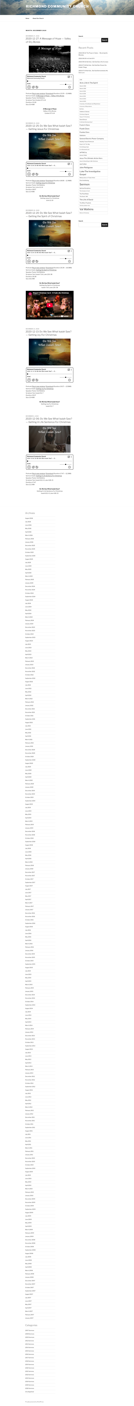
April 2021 (28, 736)
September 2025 (30, 556)
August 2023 (29, 641)
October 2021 (29, 715)
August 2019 (29, 804)
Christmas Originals (84, 114)
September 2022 (30, 678)
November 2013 (30, 1039)
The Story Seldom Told (85, 205)
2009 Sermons (29, 1337)
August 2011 (29, 1131)
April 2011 (28, 1144)
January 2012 (29, 1114)
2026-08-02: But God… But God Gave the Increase (93, 62)
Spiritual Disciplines (85, 188)
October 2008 (29, 1246)
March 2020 (29, 780)
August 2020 (29, 763)
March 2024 (29, 617)
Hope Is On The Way (85, 144)
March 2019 (28, 821)
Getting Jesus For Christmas (45, 183)
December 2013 (30, 1035)
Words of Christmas (84, 213)
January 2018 (29, 869)
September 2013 (30, 1046)
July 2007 (28, 1297)
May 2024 (28, 610)
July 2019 (28, 807)
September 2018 (30, 841)
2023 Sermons (29, 1378)
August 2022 (29, 681)
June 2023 (28, 647)
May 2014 (28, 1018)
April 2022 (28, 695)
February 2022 (29, 702)
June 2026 (28, 525)
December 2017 (30, 872)
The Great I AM (84, 196)
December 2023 (30, 627)
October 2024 (29, 593)
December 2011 (30, 1117)
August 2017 (29, 886)
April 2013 (28, 1063)
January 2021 (29, 746)
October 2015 (29, 960)
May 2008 (28, 1263)
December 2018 (30, 831)
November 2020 (30, 753)
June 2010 (28, 1178)
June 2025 (28, 566)
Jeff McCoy (83, 152)
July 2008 (28, 1257)
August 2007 (29, 1294)
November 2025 (30, 549)
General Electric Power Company (92, 139)
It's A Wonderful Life (84, 149)
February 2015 (29, 988)
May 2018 (28, 855)
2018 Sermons (29, 1361)
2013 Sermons (29, 1344)
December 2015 (30, 954)
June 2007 (28, 1301)
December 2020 (30, 749)
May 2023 (28, 651)
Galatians (83, 135)
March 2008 (29, 1270)
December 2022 (30, 668)
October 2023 (29, 634)
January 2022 (29, 705)
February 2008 (29, 1274)
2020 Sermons (29, 1368)
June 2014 (28, 1015)
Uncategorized (29, 1391)
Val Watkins (86, 209)
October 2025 (29, 552)
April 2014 (28, 1022)
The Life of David (86, 200)
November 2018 (30, 835)
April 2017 (28, 899)
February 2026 (29, 538)
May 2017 (28, 896)
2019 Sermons (29, 1364)
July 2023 (28, 644)
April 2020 (28, 777)
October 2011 (29, 1124)
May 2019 (28, 814)
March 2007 (29, 1311)
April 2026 (28, 532)
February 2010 (29, 1192)
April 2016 (28, 940)
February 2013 (29, 1069)
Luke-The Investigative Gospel (90, 173)
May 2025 (28, 569)
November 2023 (30, 630)
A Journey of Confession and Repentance (90, 103)
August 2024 (29, 600)
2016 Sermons (29, 1354)
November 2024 (30, 589)
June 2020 (28, 770)
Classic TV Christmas (85, 117)
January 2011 (29, 1154)
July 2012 (28, 1093)
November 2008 (30, 1243)
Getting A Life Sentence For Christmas (49, 476)
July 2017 (28, 889)
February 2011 (29, 1151)
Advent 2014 (83, 86)
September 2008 (30, 1250)
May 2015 (28, 977)
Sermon (85, 184)
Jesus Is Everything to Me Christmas (89, 161)
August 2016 (29, 926)
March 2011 (28, 1148)
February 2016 (29, 947)
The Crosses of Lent (85, 191)
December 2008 (30, 1240)
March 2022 (28, 698)
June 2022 (28, 688)
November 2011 (30, 1120)
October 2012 (29, 1083)
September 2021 (30, 719)
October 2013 (29, 1042)
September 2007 (30, 1291)
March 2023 (29, 658)
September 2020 (30, 760)
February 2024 (29, 620)
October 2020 (29, 756)
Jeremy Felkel (83, 155)
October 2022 (29, 675)
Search (81, 36)
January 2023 (29, 664)
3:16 (81, 79)
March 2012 (28, 1107)
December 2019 (30, 790)
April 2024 (28, 613)
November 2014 (30, 998)
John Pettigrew (86, 167)
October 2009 (29, 1205)
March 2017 (28, 903)
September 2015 (30, 964)
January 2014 (29, 1032)
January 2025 (29, 583)
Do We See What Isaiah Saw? (86, 122)
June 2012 (28, 1097)
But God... (82, 109)
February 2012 (29, 1110)
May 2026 (28, 528)
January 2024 (29, 623)
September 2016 (30, 923)
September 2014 (30, 1005)
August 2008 (29, 1253)
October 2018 (29, 838)
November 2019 (30, 794)
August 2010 (29, 1171)
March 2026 (29, 535)
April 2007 (28, 1308)
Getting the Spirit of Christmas (46, 270)
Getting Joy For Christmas (45, 389)
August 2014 (29, 1008)
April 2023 (28, 654)
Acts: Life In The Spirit (89, 83)
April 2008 (28, 1267)
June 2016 (28, 933)
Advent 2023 (83, 98)
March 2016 (28, 943)
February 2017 (29, 906)
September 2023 (30, 637)
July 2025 (28, 562)
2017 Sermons (29, 1357)
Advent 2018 (83, 93)
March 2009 (29, 1229)
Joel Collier (83, 164)
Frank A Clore (85, 125)
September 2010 (30, 1168)
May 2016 (28, 937)
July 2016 (28, 930)
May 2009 (28, 1223)
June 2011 (28, 1137)
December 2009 (30, 1199)
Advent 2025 (83, 101)
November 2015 (30, 957)
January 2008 (29, 1277)
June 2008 (28, 1260)
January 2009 (29, 1236)
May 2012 (28, 1100)
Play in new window (38, 93)
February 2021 (29, 743)
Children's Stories (84, 111)
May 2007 (28, 1304)
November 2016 (30, 916)
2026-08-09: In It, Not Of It (86, 58)
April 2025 (28, 573)
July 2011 (28, 1134)
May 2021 (28, 732)
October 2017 (29, 879)
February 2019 (29, 824)
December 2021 (30, 709)
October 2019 (29, 797)
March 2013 (28, 1066)
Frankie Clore (84, 132)
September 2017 (30, 882)
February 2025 (29, 579)
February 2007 (29, 1314)
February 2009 (29, 1233)
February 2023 (29, 661)
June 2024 (28, 606)
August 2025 (29, 559)
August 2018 (29, 845)
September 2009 (30, 1209)
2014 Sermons (29, 1347)
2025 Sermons (29, 1385)
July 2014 (28, 1012)
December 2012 (30, 1076)
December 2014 (30, 994)
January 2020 (29, 787)
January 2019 (29, 828)
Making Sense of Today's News (87, 177)
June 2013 (28, 1056)
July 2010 (28, 1175)
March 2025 (29, 576)
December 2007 (30, 1280)
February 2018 (29, 865)
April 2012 (28, 1103)
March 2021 (28, 739)
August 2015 (29, 967)
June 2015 (28, 974)
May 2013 (28, 1059)
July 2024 (28, 603)
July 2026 (28, 521)
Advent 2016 (83, 91)
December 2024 (30, 586)
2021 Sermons (29, 1371)
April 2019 (28, 818)
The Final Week (84, 194)
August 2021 (29, 722)
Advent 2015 (83, 88)
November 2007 (30, 1284)
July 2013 (28, 1052)
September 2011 (30, 1127)
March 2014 (28, 1025)
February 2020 (29, 784)
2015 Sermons (29, 1351)
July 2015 (28, 971)
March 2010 (29, 1188)
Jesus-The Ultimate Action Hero (91, 158)
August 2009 (29, 1212)
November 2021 (30, 712)
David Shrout (83, 119)
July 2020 (28, 766)
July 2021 (28, 726)
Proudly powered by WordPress (34, 1402)
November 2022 (30, 671)
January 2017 (29, 909)
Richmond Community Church (57, 6)
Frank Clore (84, 129)
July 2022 (28, 685)
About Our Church (38, 18)
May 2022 (28, 692)
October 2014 (29, 1001)
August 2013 (29, 1049)
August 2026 (29, 518)
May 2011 (28, 1141)
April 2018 (28, 858)
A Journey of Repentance (86, 106)
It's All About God (84, 147)
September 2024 (30, 596)
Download (49, 93)
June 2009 (28, 1219)
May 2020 (28, 773)
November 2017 (30, 875)
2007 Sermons (29, 1330)
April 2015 (28, 981)
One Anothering (84, 180)
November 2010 (30, 1161)
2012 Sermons (29, 1340)
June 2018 (28, 852)
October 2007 (29, 1287)
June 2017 (28, 892)
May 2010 (28, 1182)
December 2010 (30, 1158)
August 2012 (29, 1090)
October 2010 (29, 1165)
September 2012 (30, 1086)
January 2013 (29, 1073)
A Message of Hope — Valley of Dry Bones (50, 96)
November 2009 (30, 1202)
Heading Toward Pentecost (87, 141)
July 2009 (28, 1216)
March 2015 (28, 984)
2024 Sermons (29, 1381)
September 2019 (30, 801)
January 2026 (29, 542)
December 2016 (30, 913)
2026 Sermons (29, 1388)
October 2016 (29, 920)
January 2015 (29, 991)
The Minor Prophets (85, 203)
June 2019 (28, 811)
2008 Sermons (29, 1334)
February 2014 (29, 1029)
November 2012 (30, 1080)
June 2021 (28, 729)
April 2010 (28, 1185)
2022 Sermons (29, 1374)
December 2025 (30, 545)
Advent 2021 (83, 96)
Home (27, 18)
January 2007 (29, 1318)
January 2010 (29, 1195)
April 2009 (28, 1226)
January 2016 (29, 950)
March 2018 (28, 862)
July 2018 (28, 848)
